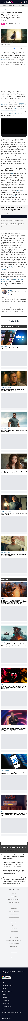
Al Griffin (9, 23)
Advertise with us (6, 1000)
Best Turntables (14, 937)
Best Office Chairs (14, 946)
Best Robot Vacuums (14, 960)
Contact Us (4, 988)
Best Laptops (14, 908)
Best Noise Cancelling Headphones (14, 940)
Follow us (16, 48)
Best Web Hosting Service (14, 899)
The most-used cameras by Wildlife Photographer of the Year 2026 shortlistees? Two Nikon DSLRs (13, 864)
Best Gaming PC (14, 914)
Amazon (18, 54)
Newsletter (24, 48)
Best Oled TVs (14, 928)
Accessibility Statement (7, 1006)
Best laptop (21, 5)
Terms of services (17, 220)
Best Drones (14, 958)
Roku (12, 173)
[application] (14, 126)
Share (5, 48)
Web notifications (6, 1003)
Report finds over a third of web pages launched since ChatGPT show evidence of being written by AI (14, 872)
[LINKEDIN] (9, 294)
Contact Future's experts (7, 985)
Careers (3, 1009)
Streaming (3, 9)
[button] (26, 2)
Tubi (23, 190)
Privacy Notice (19, 222)
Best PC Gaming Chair (14, 917)
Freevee (3, 59)
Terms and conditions (7, 991)
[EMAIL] (11, 294)
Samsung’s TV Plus (11, 196)
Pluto (17, 190)
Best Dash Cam (14, 955)
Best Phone (14, 922)
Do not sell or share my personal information (12, 1012)
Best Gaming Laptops (14, 911)
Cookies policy (5, 997)
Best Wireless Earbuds (14, 943)
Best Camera (14, 952)
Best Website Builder (14, 902)
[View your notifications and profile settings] (19, 2)
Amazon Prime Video (11, 9)
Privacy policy (5, 994)
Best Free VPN (14, 896)
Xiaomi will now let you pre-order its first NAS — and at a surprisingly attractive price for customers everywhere (14, 849)
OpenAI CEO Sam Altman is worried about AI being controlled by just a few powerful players (14, 856)
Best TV (14, 925)
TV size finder (12, 5)
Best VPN (14, 893)
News (3, 23)
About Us (4, 982)
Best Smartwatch (14, 931)
